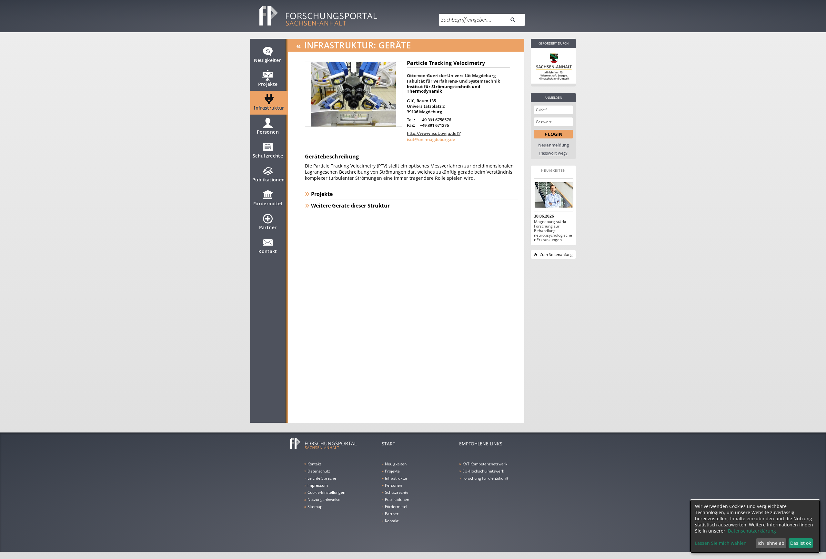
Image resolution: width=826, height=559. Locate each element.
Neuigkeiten (268, 60)
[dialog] (755, 526)
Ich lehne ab (771, 543)
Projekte (268, 84)
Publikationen (268, 180)
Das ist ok (800, 543)
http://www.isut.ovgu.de (431, 133)
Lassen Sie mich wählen (721, 543)
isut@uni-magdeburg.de (431, 139)
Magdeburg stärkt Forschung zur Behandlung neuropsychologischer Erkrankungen (553, 230)
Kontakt (267, 251)
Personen (268, 132)
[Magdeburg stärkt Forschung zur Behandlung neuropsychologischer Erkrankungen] (553, 194)
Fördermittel (267, 203)
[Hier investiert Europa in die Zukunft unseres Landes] (553, 66)
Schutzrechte (268, 156)
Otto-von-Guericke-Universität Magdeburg (451, 75)
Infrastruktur (269, 108)
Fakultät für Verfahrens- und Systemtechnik (453, 81)
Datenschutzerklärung (752, 531)
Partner (268, 227)
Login (555, 134)
